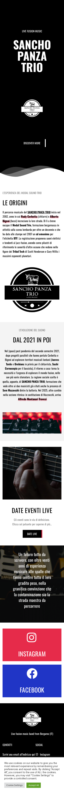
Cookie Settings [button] (14, 785)
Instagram (45, 754)
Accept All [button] (34, 785)
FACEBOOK (32, 689)
